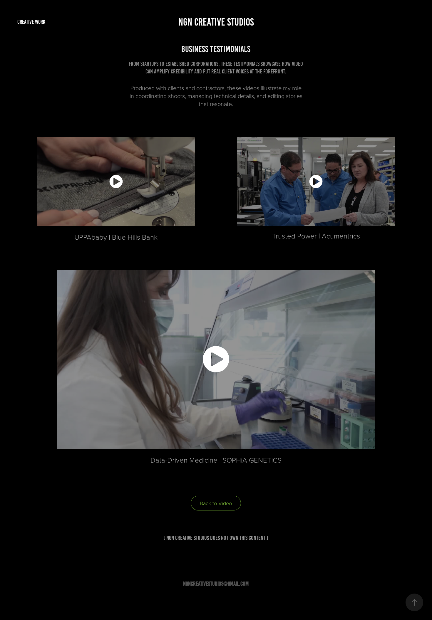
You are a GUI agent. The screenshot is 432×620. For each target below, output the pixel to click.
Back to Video (216, 503)
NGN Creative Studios (216, 22)
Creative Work (31, 22)
